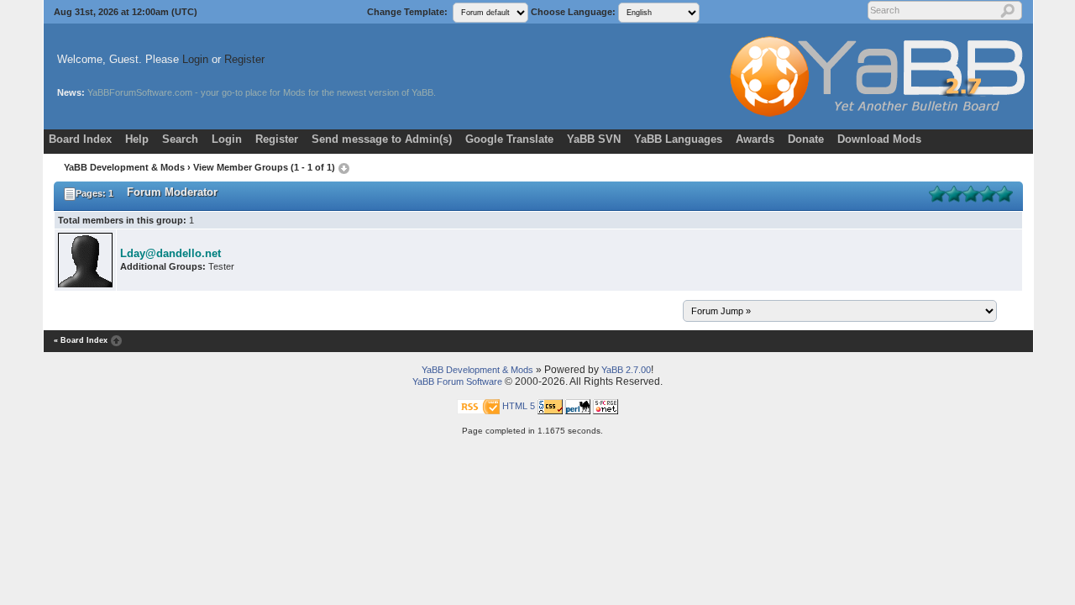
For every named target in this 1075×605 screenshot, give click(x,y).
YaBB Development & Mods (124, 167)
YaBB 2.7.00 (626, 370)
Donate (806, 139)
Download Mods (879, 139)
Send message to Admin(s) (382, 139)
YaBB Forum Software (457, 381)
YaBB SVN (594, 139)
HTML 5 (518, 406)
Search (180, 139)
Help (137, 139)
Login (195, 59)
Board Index (80, 139)
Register (244, 59)
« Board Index (81, 340)
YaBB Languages (678, 139)
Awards (755, 139)
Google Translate (509, 139)
